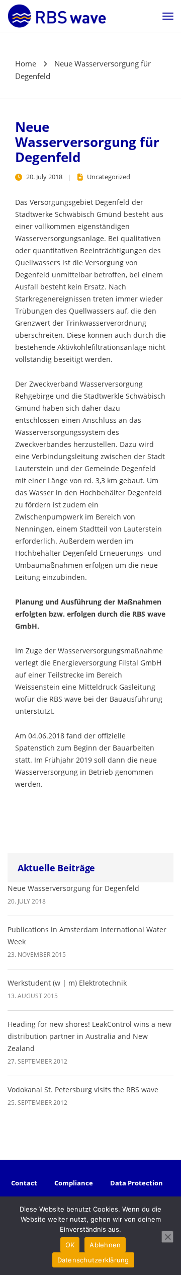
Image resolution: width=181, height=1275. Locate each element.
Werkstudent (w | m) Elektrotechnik (67, 983)
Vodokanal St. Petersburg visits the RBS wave (83, 1089)
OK (70, 1245)
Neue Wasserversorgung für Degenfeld (73, 888)
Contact (24, 1182)
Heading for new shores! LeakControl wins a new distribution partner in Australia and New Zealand (89, 1036)
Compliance (73, 1182)
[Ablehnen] (167, 1237)
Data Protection (136, 1182)
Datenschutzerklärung (93, 1260)
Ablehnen (105, 1245)
